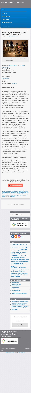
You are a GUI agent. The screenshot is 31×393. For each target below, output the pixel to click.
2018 (15, 247)
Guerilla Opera (13, 65)
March (16, 267)
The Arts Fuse (15, 288)
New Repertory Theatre (23, 269)
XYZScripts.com (22, 352)
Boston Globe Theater (16, 284)
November (16, 271)
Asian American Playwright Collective (20, 301)
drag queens (14, 191)
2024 (22, 247)
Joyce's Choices (15, 287)
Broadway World (15, 285)
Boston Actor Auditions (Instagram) (19, 303)
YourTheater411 (15, 309)
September (14, 273)
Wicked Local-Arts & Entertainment (19, 293)
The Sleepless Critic (16, 290)
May (5, 193)
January (24, 261)
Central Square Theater (23, 255)
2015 (26, 190)
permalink (13, 196)
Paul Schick (13, 193)
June (12, 264)
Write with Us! (6, 26)
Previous (5, 30)
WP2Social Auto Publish (10, 352)
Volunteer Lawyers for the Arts (18, 307)
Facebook (14, 83)
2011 (12, 245)
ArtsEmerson (14, 250)
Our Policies (5, 19)
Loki (27, 192)
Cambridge (14, 256)
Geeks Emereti (6, 16)
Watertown (26, 274)
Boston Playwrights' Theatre (16, 253)
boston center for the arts (19, 252)
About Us (4, 13)
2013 (17, 245)
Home (3, 10)
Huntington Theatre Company (16, 261)
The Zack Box (5, 78)
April (26, 247)
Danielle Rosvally (21, 257)
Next (26, 30)
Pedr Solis (18, 193)
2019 (17, 247)
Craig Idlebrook (14, 257)
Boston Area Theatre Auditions (18, 304)
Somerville (20, 273)
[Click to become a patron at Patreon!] (15, 187)
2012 (14, 245)
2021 (19, 247)
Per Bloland (23, 193)
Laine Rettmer (13, 192)
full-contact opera (20, 191)
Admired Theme (27, 348)
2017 (12, 247)
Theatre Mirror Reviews (17, 292)
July (28, 261)
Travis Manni (20, 274)
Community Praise (7, 22)
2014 (21, 245)
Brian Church (8, 191)
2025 (24, 247)
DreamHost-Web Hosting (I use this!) (20, 306)
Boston (3, 191)
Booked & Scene (15, 282)
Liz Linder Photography (21, 192)
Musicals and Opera (16, 190)
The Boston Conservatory (12, 195)
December (13, 259)
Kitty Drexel (15, 36)
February (19, 259)
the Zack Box (21, 195)
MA (3, 193)
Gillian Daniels (25, 259)
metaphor (8, 193)
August (19, 250)
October (22, 271)
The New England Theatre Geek (13, 2)
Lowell (25, 264)
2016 (26, 245)
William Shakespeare (15, 276)
